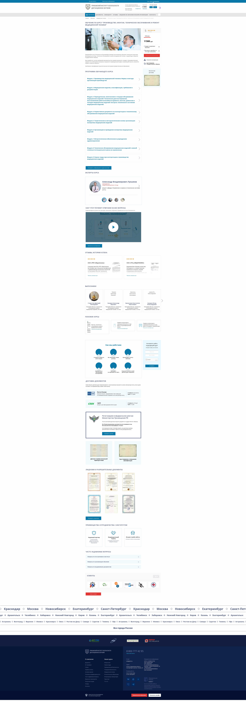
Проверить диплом (108, 433)
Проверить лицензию (93, 518)
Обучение (91, 14)
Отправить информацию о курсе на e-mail (98, 168)
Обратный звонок (130, 653)
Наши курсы (108, 659)
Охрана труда (107, 665)
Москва (33, 609)
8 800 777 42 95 (135, 651)
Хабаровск (157, 615)
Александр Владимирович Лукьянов (119, 182)
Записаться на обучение (94, 245)
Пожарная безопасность (110, 669)
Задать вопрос (93, 594)
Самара (86, 622)
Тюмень (105, 622)
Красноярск (51, 622)
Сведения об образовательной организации (133, 14)
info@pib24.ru (138, 8)
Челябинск (141, 615)
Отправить (151, 365)
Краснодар (12, 609)
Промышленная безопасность (111, 667)
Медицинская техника (109, 672)
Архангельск (237, 615)
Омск (61, 622)
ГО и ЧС (106, 681)
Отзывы (115, 14)
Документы (99, 14)
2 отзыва (150, 31)
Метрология (107, 662)
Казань (204, 615)
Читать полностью (93, 275)
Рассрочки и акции (89, 681)
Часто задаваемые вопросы (92, 676)
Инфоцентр (108, 14)
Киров (193, 615)
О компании (89, 659)
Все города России (123, 628)
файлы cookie (152, 683)
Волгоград (18, 622)
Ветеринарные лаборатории (111, 676)
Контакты (152, 14)
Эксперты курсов (89, 672)
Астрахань (6, 622)
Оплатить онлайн (155, 695)
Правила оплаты (89, 669)
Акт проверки (88, 665)
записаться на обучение (152, 55)
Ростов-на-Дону (73, 622)
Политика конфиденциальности (92, 674)
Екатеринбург (83, 609)
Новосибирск (55, 609)
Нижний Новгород (176, 615)
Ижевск (39, 622)
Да (151, 7)
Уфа (114, 622)
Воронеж (29, 622)
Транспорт (106, 679)
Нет (155, 7)
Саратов (95, 622)
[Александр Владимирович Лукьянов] (95, 186)
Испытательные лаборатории (111, 674)
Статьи (86, 667)
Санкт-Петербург (113, 609)
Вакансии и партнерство (91, 679)
